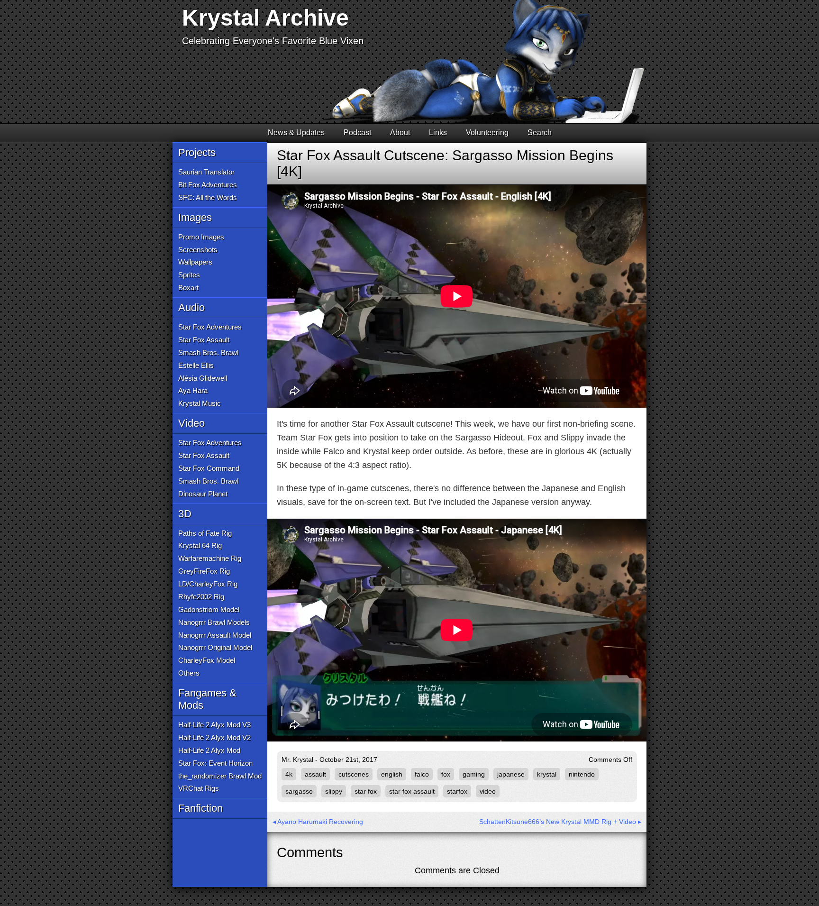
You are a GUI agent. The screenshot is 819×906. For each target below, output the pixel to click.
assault (315, 774)
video (488, 791)
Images (195, 217)
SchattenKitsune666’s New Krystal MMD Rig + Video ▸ (560, 821)
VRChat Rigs (198, 788)
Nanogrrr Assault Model (214, 635)
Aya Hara (193, 390)
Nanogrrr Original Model (215, 647)
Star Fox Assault (203, 340)
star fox (366, 791)
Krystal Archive (265, 17)
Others (189, 673)
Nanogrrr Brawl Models (214, 622)
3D (184, 514)
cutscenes (353, 774)
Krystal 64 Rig (200, 545)
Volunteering (487, 132)
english (391, 774)
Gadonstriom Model (208, 609)
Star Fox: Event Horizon (215, 763)
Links (438, 132)
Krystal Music (199, 403)
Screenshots (198, 250)
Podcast (357, 132)
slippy (333, 791)
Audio (191, 307)
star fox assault (412, 791)
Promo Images (201, 237)
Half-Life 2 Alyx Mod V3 (214, 725)
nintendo (582, 774)
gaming (474, 774)
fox (445, 774)
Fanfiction (200, 808)
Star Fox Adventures (210, 327)
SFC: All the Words (207, 197)
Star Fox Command (208, 468)
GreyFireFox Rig (204, 571)
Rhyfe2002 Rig (201, 597)
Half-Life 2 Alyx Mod (209, 750)
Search (540, 132)
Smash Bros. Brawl (208, 352)
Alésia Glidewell (202, 378)
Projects (197, 152)
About (400, 132)
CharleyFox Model (206, 660)
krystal (546, 774)
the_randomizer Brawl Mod (220, 776)
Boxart (188, 288)
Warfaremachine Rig (209, 558)
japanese (511, 774)
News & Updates (296, 132)
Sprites (189, 275)
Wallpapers (195, 262)
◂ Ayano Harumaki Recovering (318, 821)
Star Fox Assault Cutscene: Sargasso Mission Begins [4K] (445, 163)
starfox (457, 791)
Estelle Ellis (196, 365)
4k (288, 774)
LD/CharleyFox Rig (207, 584)
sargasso (299, 791)
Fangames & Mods (207, 699)
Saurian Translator (206, 172)
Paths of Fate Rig (205, 533)
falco (422, 774)
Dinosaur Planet (203, 494)
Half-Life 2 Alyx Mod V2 (214, 737)
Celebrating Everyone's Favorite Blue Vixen (273, 41)
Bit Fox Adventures (207, 185)
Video (191, 423)
